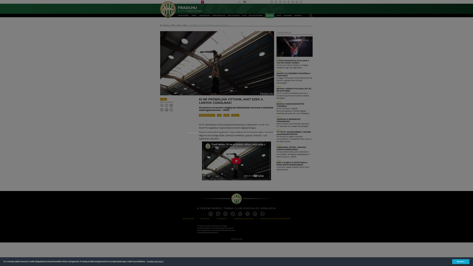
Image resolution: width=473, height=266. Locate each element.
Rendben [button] (461, 262)
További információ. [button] (155, 261)
